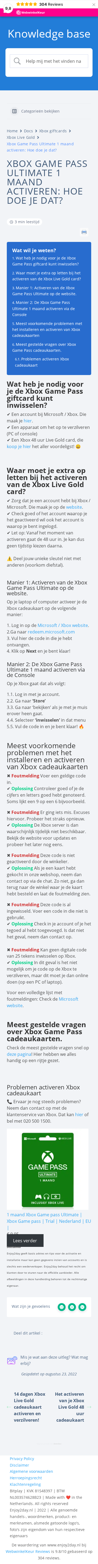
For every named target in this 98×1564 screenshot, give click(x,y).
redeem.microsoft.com (51, 632)
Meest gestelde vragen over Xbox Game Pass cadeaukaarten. (44, 347)
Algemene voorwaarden (31, 1471)
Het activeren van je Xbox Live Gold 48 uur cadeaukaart (69, 1407)
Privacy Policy (22, 1458)
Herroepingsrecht (26, 1477)
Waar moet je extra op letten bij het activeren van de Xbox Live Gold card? (47, 275)
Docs (28, 130)
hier (28, 421)
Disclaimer (19, 1465)
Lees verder (25, 1240)
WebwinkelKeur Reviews (28, 1551)
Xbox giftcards (53, 130)
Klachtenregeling (25, 1484)
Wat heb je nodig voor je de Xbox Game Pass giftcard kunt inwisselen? (45, 261)
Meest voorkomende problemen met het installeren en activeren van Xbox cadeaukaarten (47, 329)
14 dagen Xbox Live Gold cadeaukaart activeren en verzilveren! (29, 1407)
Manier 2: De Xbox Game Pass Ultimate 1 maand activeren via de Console (43, 308)
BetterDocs (58, 1444)
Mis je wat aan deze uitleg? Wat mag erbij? (54, 1360)
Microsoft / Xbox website (63, 625)
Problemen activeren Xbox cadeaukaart (42, 361)
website (74, 507)
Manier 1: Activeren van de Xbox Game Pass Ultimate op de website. (44, 290)
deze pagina (19, 1054)
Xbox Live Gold (21, 137)
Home (12, 130)
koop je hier (19, 446)
